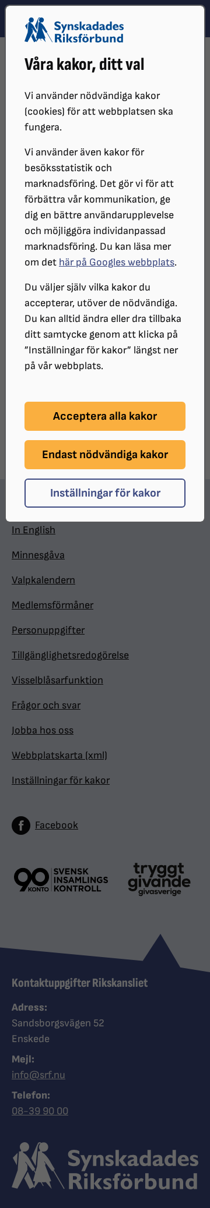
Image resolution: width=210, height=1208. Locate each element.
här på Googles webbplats (116, 262)
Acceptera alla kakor (105, 416)
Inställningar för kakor (105, 493)
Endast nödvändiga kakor (105, 455)
